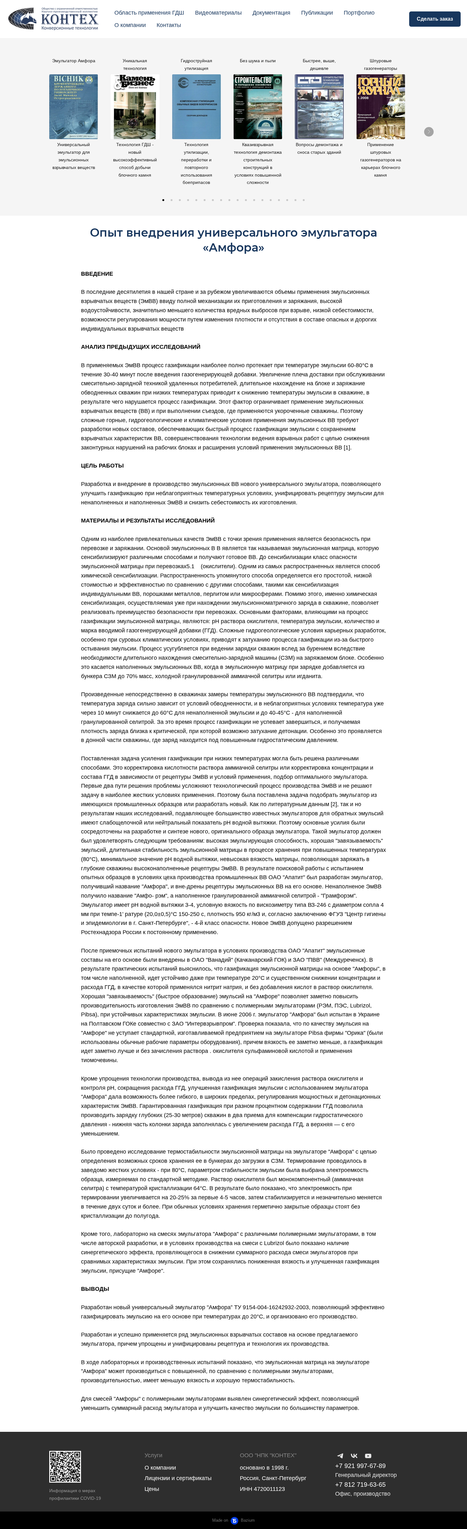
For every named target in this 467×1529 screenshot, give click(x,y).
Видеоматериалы (218, 13)
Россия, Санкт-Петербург (273, 1478)
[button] (163, 200)
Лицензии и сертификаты (178, 1478)
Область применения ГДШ (149, 13)
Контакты (169, 25)
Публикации (317, 13)
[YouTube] (368, 1456)
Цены (152, 1489)
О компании (130, 25)
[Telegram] (340, 1456)
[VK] (354, 1456)
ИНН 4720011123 (262, 1489)
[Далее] (429, 132)
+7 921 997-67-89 (360, 1465)
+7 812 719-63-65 (360, 1484)
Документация (271, 13)
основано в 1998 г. (264, 1468)
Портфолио (359, 13)
